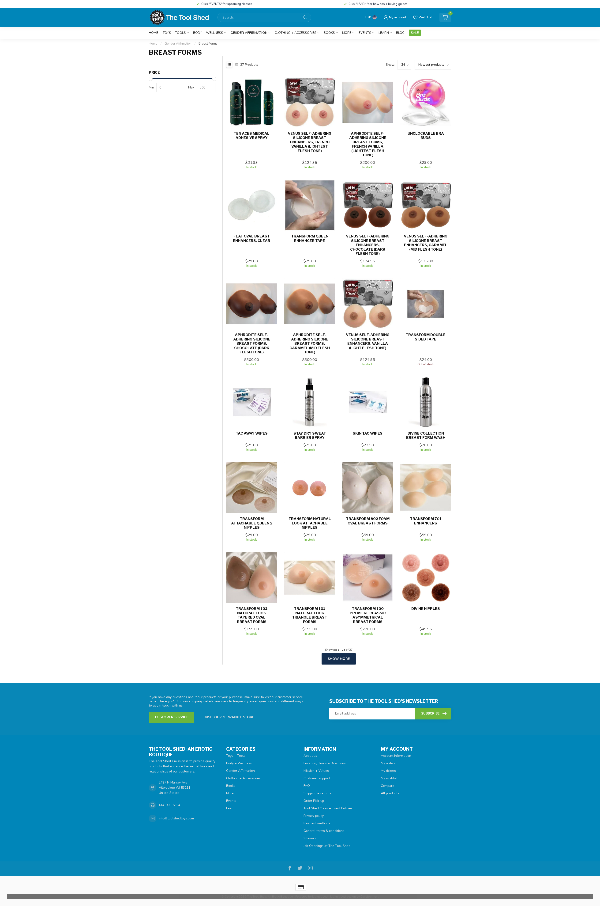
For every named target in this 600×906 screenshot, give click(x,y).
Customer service (171, 717)
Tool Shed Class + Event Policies (328, 808)
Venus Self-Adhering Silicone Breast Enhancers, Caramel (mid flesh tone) (425, 242)
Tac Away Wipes (252, 433)
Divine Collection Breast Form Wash (425, 435)
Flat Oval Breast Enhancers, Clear (251, 238)
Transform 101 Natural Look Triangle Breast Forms (309, 615)
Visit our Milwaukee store (229, 717)
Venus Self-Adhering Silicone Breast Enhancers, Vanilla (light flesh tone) (368, 341)
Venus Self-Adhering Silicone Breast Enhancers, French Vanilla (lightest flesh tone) (309, 142)
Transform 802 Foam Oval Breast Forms (368, 521)
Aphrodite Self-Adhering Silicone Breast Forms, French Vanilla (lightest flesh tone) (367, 144)
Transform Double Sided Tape (426, 337)
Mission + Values (316, 770)
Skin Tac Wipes (367, 433)
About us (310, 755)
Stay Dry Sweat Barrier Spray (309, 435)
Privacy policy (314, 816)
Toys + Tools (174, 33)
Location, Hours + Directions (325, 763)
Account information (396, 755)
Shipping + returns (317, 793)
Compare (387, 786)
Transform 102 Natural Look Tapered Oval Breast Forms (251, 615)
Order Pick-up (314, 801)
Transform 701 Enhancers (426, 521)
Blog (400, 33)
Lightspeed (320, 896)
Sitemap (310, 838)
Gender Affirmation (248, 33)
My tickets (388, 770)
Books (329, 33)
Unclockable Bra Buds (426, 135)
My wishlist (389, 778)
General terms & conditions (324, 831)
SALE (415, 33)
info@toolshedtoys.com (176, 818)
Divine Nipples (425, 609)
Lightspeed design (343, 896)
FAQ (307, 786)
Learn (384, 33)
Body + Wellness (208, 33)
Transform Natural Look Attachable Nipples (310, 523)
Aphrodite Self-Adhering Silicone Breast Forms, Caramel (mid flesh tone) (309, 343)
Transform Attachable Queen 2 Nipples (251, 523)
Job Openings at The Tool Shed (327, 846)
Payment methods (317, 823)
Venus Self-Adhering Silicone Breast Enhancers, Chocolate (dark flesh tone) (368, 245)
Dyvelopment (369, 896)
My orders (388, 763)
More (346, 33)
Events (365, 33)
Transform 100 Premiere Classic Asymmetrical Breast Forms (368, 615)
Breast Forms (208, 44)
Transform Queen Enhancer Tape (309, 238)
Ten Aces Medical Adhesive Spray (252, 135)
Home (153, 33)
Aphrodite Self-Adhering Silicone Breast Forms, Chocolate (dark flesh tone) (251, 343)
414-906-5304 (169, 805)
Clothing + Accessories (295, 33)
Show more (339, 659)
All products (390, 793)
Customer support (317, 778)
